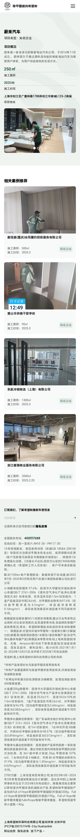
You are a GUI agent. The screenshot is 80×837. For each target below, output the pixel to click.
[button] (34, 148)
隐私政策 (41, 526)
